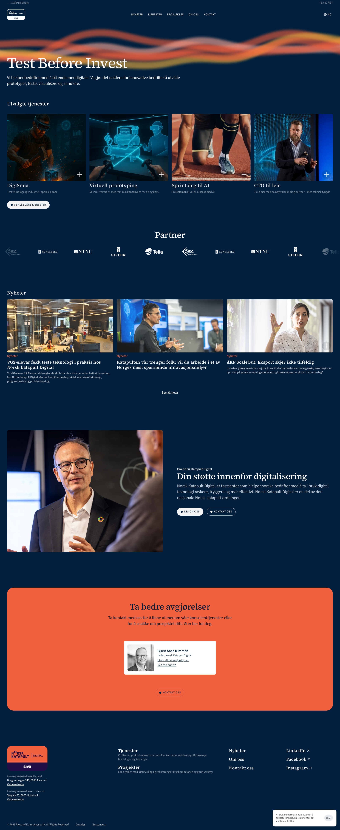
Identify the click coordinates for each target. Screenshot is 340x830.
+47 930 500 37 (167, 665)
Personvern (99, 824)
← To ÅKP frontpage (18, 3)
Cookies (80, 824)
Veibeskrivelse (15, 784)
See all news (170, 392)
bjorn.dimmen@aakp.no (173, 660)
